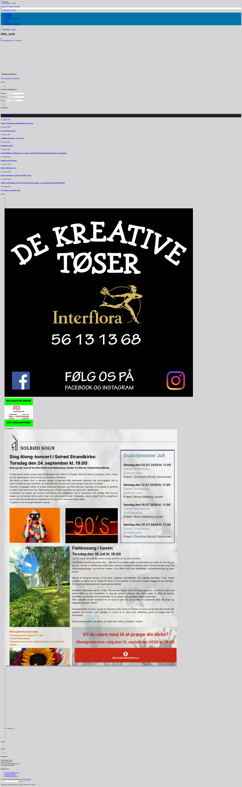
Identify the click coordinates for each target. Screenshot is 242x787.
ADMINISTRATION (11, 776)
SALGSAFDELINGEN (12, 773)
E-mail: (3, 100)
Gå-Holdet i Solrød (7, 146)
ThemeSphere (27, 779)
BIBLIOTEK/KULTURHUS (13, 19)
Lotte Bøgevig (7, 40)
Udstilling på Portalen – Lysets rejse (12, 138)
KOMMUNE (8, 15)
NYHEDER (8, 13)
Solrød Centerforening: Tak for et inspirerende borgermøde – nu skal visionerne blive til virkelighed (33, 183)
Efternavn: (4, 97)
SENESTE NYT (10, 115)
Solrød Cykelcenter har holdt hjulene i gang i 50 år (17, 123)
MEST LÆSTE (9, 116)
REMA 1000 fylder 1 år (8, 168)
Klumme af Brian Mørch (9, 160)
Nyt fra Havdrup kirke (8, 131)
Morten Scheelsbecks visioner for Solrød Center (16, 175)
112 (6, 21)
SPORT (7, 22)
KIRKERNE (8, 17)
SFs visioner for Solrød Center (10, 190)
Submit (21, 781)
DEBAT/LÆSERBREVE (12, 24)
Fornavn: (3, 93)
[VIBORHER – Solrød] (8, 10)
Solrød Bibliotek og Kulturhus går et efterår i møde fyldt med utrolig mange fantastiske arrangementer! (34, 153)
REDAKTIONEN (10, 774)
